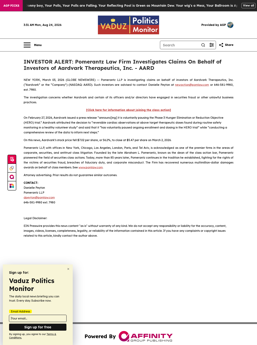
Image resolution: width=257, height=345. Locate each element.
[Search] (203, 45)
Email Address (20, 311)
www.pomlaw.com (90, 167)
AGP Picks (11, 5)
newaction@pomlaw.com (192, 84)
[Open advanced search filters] (211, 45)
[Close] (68, 269)
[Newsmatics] (12, 185)
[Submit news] (12, 159)
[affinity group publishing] (12, 177)
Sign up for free (37, 327)
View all (248, 5)
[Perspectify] (12, 168)
